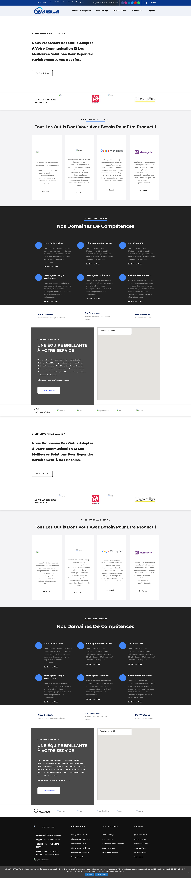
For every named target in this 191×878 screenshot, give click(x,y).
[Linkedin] (129, 2)
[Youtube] (135, 2)
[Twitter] (132, 2)
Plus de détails (101, 875)
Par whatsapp (142, 315)
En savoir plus (51, 267)
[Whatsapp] (138, 2)
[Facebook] (122, 2)
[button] (42, 73)
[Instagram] (125, 2)
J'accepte (89, 875)
